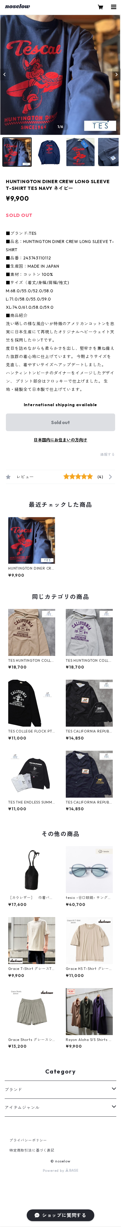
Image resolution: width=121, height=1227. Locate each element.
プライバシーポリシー (28, 1140)
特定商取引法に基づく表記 (32, 1150)
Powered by (54, 1170)
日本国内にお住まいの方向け (60, 440)
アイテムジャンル (22, 1107)
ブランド (13, 1089)
